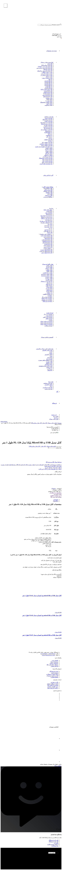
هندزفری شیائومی (47, 126)
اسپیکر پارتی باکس (47, 317)
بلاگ (57, 391)
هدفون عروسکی (48, 155)
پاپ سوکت (49, 292)
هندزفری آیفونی (48, 121)
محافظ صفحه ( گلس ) (47, 187)
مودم (51, 356)
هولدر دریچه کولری (47, 272)
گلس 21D (49, 194)
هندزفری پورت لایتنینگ (46, 123)
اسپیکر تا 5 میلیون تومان (46, 324)
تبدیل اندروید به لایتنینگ (46, 217)
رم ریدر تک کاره (48, 229)
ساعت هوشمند (48, 364)
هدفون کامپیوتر (48, 354)
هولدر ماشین (49, 265)
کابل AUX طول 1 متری (46, 249)
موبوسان (59, 423)
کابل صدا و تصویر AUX (46, 89)
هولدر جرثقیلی (48, 268)
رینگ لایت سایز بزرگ (47, 297)
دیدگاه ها (56, 501)
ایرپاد (51, 386)
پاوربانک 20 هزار (48, 82)
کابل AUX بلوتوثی (47, 92)
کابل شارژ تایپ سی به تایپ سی (44, 68)
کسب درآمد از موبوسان (52, 675)
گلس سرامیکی (48, 195)
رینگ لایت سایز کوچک (47, 298)
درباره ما (56, 417)
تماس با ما (55, 416)
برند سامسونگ (48, 131)
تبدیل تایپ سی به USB (46, 218)
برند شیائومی (49, 135)
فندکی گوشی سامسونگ (46, 102)
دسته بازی (49, 357)
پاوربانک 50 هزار (48, 83)
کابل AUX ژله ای (48, 245)
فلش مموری (49, 361)
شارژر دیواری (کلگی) (47, 72)
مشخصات (55, 499)
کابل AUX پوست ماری (46, 235)
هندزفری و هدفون (48, 116)
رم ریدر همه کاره (48, 231)
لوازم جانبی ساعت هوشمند (45, 366)
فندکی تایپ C (49, 100)
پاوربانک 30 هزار (48, 85)
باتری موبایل (49, 367)
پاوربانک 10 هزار (48, 81)
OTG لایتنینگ (49, 214)
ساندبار (50, 320)
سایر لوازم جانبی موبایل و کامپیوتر (44, 348)
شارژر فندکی (49, 98)
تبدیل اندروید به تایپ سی (46, 215)
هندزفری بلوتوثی (48, 139)
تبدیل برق (50, 224)
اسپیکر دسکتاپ (48, 325)
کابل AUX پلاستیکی (47, 242)
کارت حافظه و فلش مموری (45, 360)
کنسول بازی (49, 358)
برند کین (50, 138)
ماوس (50, 353)
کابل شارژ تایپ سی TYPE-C (45, 66)
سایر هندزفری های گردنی (46, 163)
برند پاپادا (50, 133)
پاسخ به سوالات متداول (52, 683)
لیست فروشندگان (53, 671)
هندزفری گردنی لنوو (47, 159)
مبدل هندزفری (48, 219)
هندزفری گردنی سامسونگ (45, 158)
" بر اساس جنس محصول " (45, 234)
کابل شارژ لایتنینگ (47, 69)
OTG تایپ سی (48, 212)
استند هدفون (49, 290)
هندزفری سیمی (48, 118)
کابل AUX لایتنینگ (47, 96)
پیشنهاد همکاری (54, 677)
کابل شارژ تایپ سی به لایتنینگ (44, 71)
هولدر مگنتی (49, 271)
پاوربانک (50, 79)
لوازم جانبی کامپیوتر (47, 350)
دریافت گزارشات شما (52, 688)
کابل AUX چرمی (48, 247)
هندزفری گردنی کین (47, 161)
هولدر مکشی (49, 270)
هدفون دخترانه (48, 149)
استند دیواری (49, 291)
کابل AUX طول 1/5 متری (45, 251)
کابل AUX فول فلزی (47, 239)
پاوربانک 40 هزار (48, 88)
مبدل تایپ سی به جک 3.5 (46, 221)
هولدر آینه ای (49, 267)
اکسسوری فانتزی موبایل (47, 337)
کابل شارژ (49, 63)
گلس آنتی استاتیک (47, 191)
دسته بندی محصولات (51, 50)
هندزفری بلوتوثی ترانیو (46, 145)
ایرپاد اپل (50, 141)
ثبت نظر (59, 575)
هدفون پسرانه (48, 151)
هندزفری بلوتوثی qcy (47, 142)
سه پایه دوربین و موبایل (46, 281)
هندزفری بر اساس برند (46, 129)
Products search (56, 24)
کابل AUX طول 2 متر (46, 252)
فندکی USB (49, 99)
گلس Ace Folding (48, 188)
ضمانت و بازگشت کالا (52, 685)
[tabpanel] (31, 859)
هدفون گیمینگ (48, 153)
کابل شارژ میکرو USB (46, 65)
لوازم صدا (50, 381)
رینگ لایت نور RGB (47, 301)
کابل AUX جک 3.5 (47, 93)
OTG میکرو (49, 211)
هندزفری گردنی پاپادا (47, 162)
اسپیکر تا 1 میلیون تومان (46, 321)
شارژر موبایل (49, 76)
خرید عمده (54, 414)
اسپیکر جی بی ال (48, 314)
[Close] (60, 573)
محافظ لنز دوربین (47, 197)
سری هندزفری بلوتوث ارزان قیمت (43, 146)
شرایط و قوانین (54, 666)
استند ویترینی (49, 288)
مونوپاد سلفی (49, 285)
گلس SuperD (49, 192)
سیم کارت (49, 368)
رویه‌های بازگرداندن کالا (52, 664)
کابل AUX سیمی (48, 91)
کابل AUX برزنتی (48, 237)
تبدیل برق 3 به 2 (48, 225)
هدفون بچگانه (49, 152)
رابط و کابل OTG (48, 209)
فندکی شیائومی (48, 105)
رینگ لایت (49, 295)
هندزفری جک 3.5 (48, 125)
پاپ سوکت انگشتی (47, 294)
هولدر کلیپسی (48, 280)
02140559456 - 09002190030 (48, 653)
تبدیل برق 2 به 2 (48, 227)
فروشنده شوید (54, 672)
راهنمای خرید (55, 660)
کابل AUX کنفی (48, 238)
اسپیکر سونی (49, 315)
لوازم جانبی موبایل (53, 419)
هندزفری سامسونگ (47, 119)
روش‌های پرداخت (54, 663)
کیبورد (50, 351)
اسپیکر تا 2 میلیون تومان (46, 322)
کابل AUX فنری (48, 244)
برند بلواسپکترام (48, 132)
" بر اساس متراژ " (47, 248)
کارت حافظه (49, 363)
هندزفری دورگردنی (47, 156)
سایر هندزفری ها (48, 128)
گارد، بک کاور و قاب (48, 175)
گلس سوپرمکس (48, 189)
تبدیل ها (51, 208)
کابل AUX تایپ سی (47, 95)
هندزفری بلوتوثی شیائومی (45, 143)
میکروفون (49, 370)
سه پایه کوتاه (49, 284)
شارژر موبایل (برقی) (47, 78)
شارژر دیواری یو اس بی (46, 75)
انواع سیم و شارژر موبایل (47, 62)
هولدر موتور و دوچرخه (46, 274)
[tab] (29, 499)
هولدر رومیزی (48, 277)
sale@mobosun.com (48, 655)
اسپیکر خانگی (49, 318)
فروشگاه (54, 403)
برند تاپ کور (49, 136)
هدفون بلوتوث (48, 148)
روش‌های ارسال (54, 662)
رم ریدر (50, 228)
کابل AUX (49, 232)
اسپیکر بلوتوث (49, 312)
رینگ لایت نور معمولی (46, 300)
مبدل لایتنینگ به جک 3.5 (46, 222)
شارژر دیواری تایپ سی (46, 73)
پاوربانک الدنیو (49, 86)
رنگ (60, 447)
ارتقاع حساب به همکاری (52, 674)
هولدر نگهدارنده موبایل (47, 264)
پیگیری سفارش (54, 682)
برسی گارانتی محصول (52, 686)
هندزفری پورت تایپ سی (46, 122)
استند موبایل (49, 287)
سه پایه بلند (49, 282)
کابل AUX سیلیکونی (47, 241)
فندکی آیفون (49, 103)
